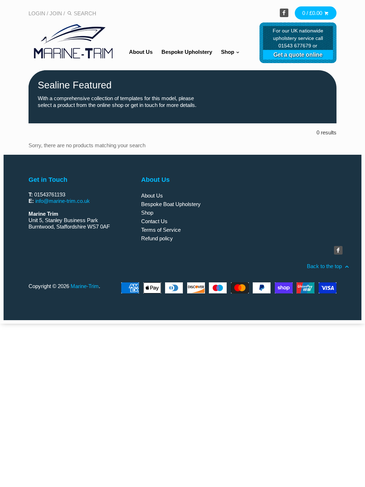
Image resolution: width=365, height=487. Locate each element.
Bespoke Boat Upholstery (171, 204)
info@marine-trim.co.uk (62, 201)
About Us (141, 52)
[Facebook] (284, 13)
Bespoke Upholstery (186, 52)
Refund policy (157, 238)
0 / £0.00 (313, 13)
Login (37, 13)
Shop (228, 52)
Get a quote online (298, 55)
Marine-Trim (85, 286)
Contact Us (154, 221)
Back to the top (325, 266)
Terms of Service (161, 230)
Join (56, 13)
